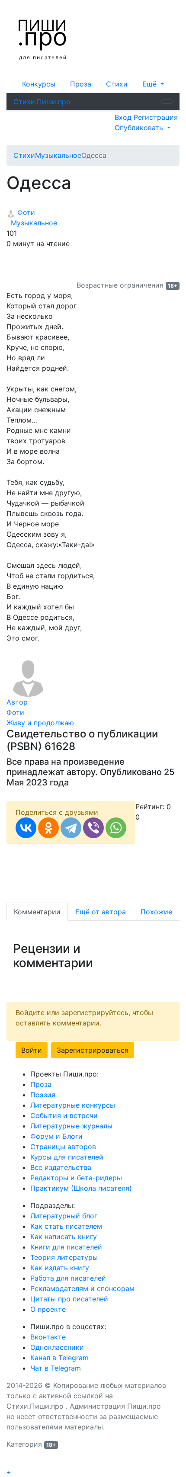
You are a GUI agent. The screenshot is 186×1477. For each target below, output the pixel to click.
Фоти (25, 212)
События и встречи (64, 1115)
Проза (80, 84)
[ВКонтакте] (26, 827)
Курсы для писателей (66, 1157)
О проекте (48, 1309)
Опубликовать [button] (140, 127)
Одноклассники (57, 1347)
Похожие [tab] (156, 911)
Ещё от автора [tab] (100, 911)
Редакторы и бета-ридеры (76, 1177)
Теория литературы (64, 1257)
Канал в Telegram (59, 1357)
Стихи (117, 84)
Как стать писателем (66, 1226)
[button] (153, 84)
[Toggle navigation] (167, 101)
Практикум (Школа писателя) (81, 1188)
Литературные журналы (71, 1125)
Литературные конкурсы (72, 1105)
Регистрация (156, 117)
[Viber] (93, 827)
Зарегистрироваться (92, 1050)
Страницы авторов (63, 1146)
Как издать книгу (59, 1267)
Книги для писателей (66, 1247)
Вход (124, 117)
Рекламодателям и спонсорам (82, 1288)
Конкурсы (38, 84)
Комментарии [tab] (37, 911)
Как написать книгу (63, 1236)
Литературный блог (63, 1215)
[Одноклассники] (48, 827)
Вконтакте (48, 1337)
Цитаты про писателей (69, 1298)
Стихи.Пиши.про (42, 101)
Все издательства (60, 1167)
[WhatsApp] (116, 827)
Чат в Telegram (55, 1368)
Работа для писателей (68, 1278)
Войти (31, 1050)
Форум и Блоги (56, 1136)
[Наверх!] (12, 1462)
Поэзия (42, 1094)
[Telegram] (71, 827)
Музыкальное (31, 222)
